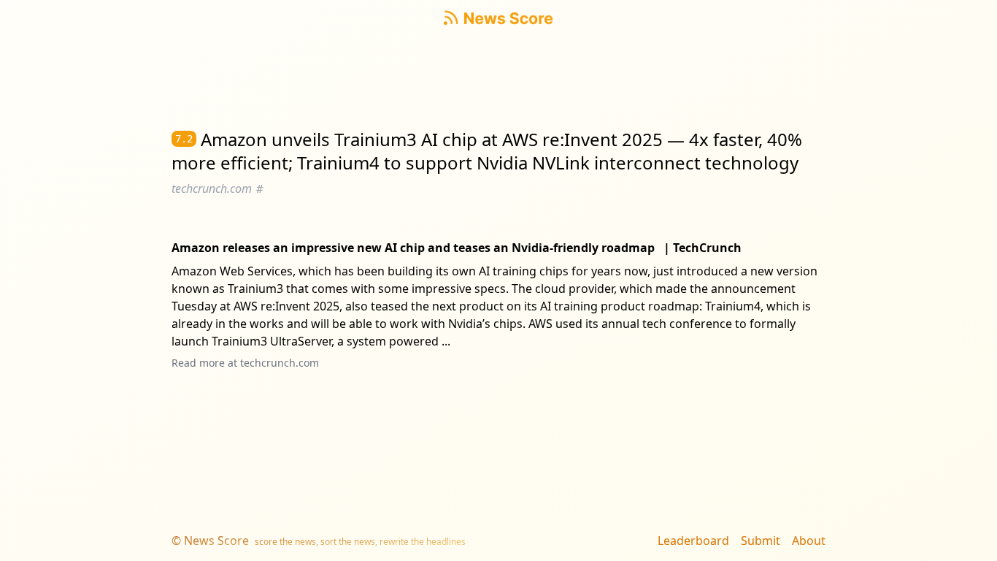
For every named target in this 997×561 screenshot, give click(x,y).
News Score (216, 541)
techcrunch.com (279, 363)
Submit (760, 541)
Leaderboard (693, 541)
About (808, 541)
